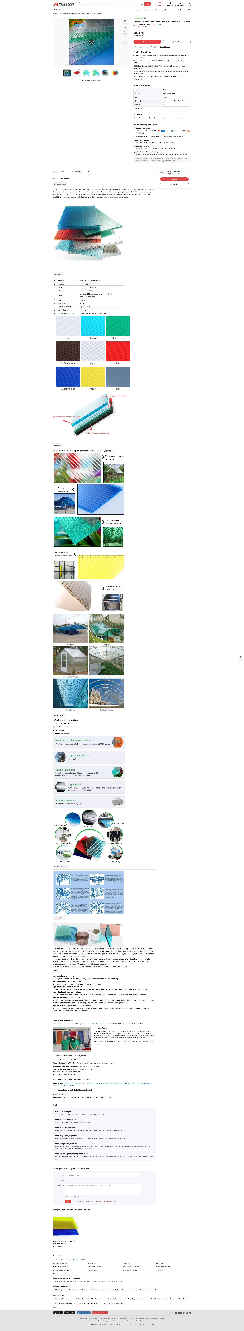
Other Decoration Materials (100, 1290)
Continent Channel (144, 1318)
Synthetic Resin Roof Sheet (103, 1083)
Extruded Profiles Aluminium (120, 1290)
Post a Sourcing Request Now (106, 1201)
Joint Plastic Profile (138, 1290)
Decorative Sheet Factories (79, 1299)
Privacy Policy (151, 1324)
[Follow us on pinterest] (187, 1313)
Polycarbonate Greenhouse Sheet (65, 1303)
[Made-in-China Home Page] (63, 4)
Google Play (69, 1313)
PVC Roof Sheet (77, 1083)
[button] (142, 4)
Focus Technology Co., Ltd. (109, 1324)
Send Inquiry (147, 42)
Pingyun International (144, 25)
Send (67, 1201)
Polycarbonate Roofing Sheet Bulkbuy (113, 1303)
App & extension (167, 10)
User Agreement (132, 1324)
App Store (58, 1313)
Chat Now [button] (178, 42)
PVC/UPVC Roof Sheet (60, 1263)
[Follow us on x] (179, 1313)
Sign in (189, 5)
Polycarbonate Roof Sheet (129, 1270)
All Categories (60, 10)
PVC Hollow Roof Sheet (120, 1083)
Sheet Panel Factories (61, 1299)
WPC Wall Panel (92, 1263)
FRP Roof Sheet (133, 1083)
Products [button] (84, 4)
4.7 (168, 174)
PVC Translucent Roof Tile (66, 1085)
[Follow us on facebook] (176, 1313)
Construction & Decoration (67, 14)
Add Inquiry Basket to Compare (91, 80)
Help (156, 10)
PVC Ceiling (159, 1263)
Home (55, 14)
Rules (189, 10)
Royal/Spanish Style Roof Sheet (131, 1267)
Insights (162, 1318)
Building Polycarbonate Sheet (157, 1299)
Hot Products (83, 1318)
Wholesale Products (122, 1318)
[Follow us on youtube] (184, 1313)
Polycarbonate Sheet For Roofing (88, 1303)
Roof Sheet (67, 1083)
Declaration (142, 1324)
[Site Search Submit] (147, 4)
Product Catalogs (80, 1259)
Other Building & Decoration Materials (77, 1290)
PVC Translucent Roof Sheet (61, 1270)
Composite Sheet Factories (116, 1299)
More (55, 1307)
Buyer (147, 10)
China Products (93, 1318)
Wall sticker (159, 1270)
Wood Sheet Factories (97, 1299)
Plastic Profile (98, 14)
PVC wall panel (126, 1263)
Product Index (154, 1318)
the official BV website (97, 1024)
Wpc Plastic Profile (153, 1290)
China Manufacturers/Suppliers (107, 1318)
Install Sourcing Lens (101, 1313)
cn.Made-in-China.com (140, 1321)
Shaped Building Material (84, 14)
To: (63, 1180)
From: (62, 1175)
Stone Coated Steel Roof (60, 1267)
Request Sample (165, 47)
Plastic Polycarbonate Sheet (136, 1299)
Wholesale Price (133, 1318)
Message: (61, 1185)
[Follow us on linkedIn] (190, 1313)
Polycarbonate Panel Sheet (178, 1299)
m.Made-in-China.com (126, 1321)
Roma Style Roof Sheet (163, 1267)
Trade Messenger (83, 1313)
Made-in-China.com (114, 1321)
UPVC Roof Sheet (88, 1083)
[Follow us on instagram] (181, 1313)
